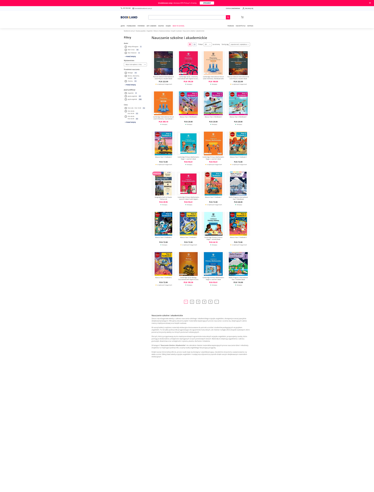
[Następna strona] (217, 302)
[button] (228, 17)
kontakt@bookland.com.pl (143, 8)
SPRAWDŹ (207, 3)
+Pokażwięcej (130, 56)
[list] (194, 44)
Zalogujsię (249, 8)
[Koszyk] (242, 17)
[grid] (190, 44)
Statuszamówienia (233, 8)
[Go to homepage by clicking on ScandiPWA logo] (129, 17)
